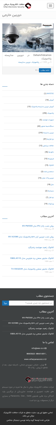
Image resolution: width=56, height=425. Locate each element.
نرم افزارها (50, 139)
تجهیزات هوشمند (48, 120)
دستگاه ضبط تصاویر (47, 126)
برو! (5, 303)
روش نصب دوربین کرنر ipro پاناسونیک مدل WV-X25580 (31, 236)
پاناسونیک (35, 62)
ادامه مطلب (45, 70)
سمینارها (51, 191)
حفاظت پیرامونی (48, 145)
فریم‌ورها (51, 159)
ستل (52, 184)
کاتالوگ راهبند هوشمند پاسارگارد (41, 247)
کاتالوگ (51, 165)
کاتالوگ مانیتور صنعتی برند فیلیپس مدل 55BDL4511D (32, 258)
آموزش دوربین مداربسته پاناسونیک (42, 106)
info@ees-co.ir (38, 348)
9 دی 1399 (47, 62)
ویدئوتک (51, 204)
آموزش (51, 100)
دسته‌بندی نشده (49, 171)
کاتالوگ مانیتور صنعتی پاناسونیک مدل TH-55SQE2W (32, 269)
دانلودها (51, 152)
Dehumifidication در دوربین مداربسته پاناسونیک (28, 57)
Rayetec (50, 93)
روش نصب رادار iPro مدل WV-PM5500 (38, 226)
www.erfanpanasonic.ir (34, 359)
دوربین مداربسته (24, 62)
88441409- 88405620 (36, 353)
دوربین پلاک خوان (48, 178)
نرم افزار (51, 197)
